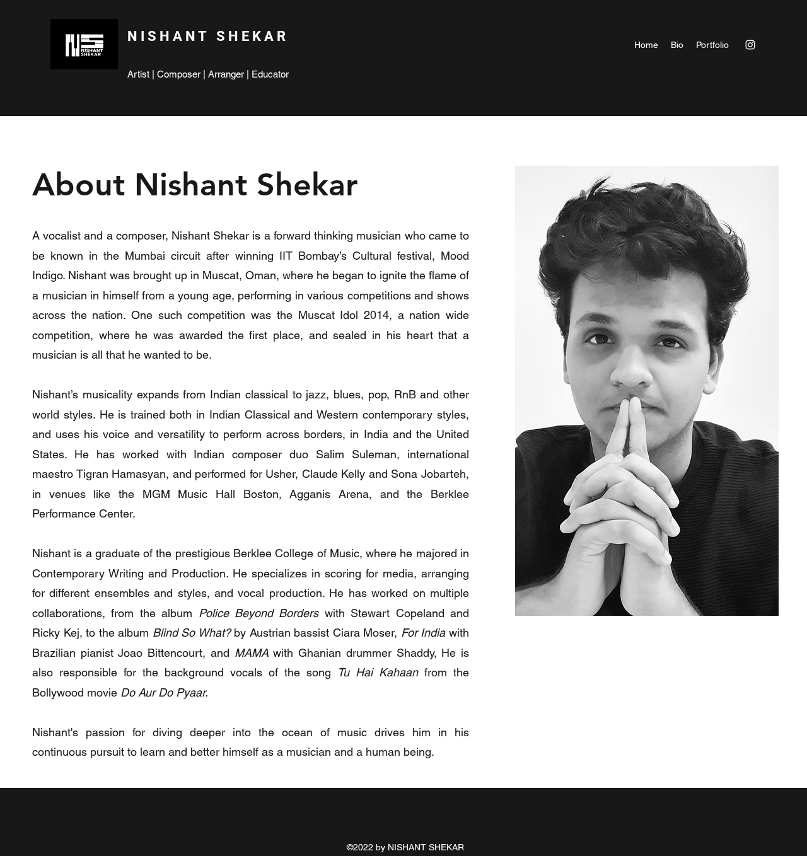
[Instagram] (750, 44)
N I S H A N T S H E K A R (208, 36)
